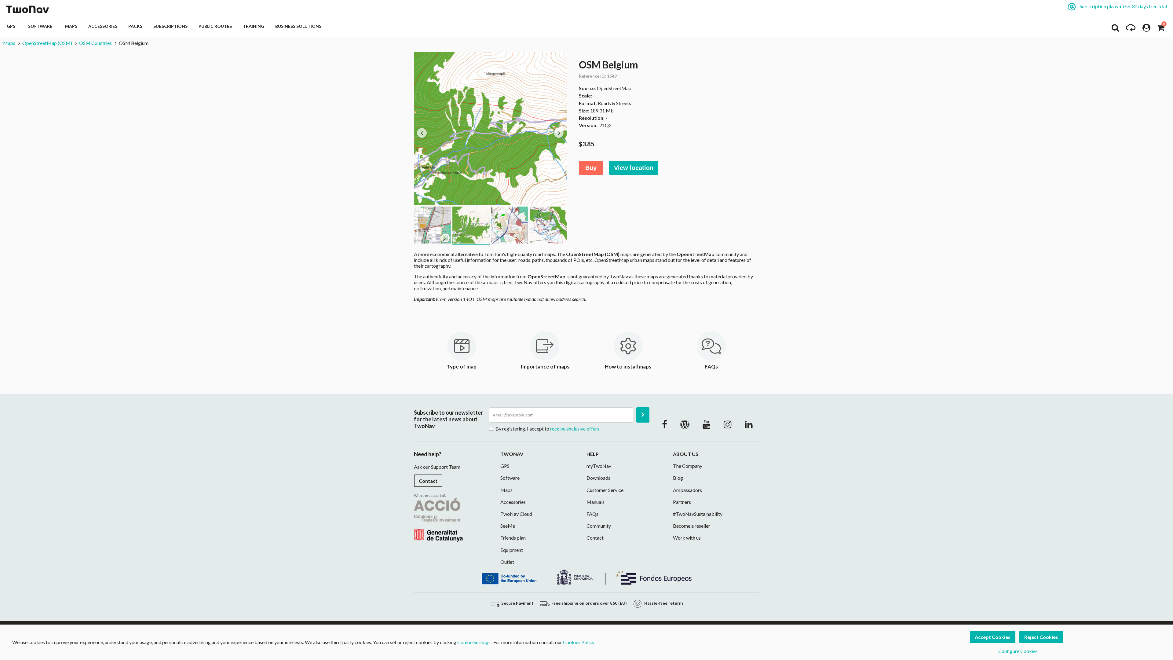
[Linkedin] (749, 424)
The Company (687, 466)
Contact (428, 481)
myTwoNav (598, 466)
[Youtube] (707, 424)
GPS (12, 26)
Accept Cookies (992, 637)
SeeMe (507, 526)
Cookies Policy (578, 642)
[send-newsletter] (642, 415)
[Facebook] (664, 424)
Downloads (598, 478)
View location (633, 167)
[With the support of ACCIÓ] (438, 519)
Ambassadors (687, 490)
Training (253, 26)
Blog (678, 478)
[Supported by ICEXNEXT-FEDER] (586, 576)
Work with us (687, 538)
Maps (71, 26)
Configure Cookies (1018, 651)
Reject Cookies (1041, 637)
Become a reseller (691, 526)
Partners (682, 502)
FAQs (592, 514)
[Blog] (684, 424)
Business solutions (298, 26)
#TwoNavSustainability (697, 514)
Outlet (507, 562)
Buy (591, 167)
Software (41, 26)
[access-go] (1131, 29)
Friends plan (513, 538)
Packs (135, 26)
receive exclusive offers (574, 428)
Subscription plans (1123, 6)
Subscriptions (170, 26)
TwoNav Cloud (516, 514)
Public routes (215, 26)
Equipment (511, 550)
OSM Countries (95, 43)
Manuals (595, 502)
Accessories (102, 26)
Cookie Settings (474, 642)
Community (598, 526)
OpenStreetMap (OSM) (47, 43)
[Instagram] (728, 424)
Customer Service (604, 490)
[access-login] (1146, 29)
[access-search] (1115, 29)
